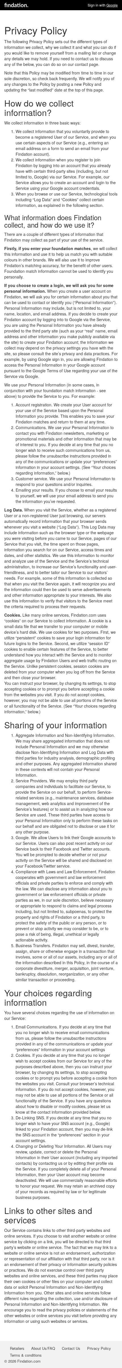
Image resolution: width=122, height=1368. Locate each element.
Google (112, 5)
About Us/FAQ (43, 1348)
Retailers (17, 1348)
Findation (16, 5)
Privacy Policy (99, 1348)
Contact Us (71, 1348)
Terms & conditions (26, 1355)
